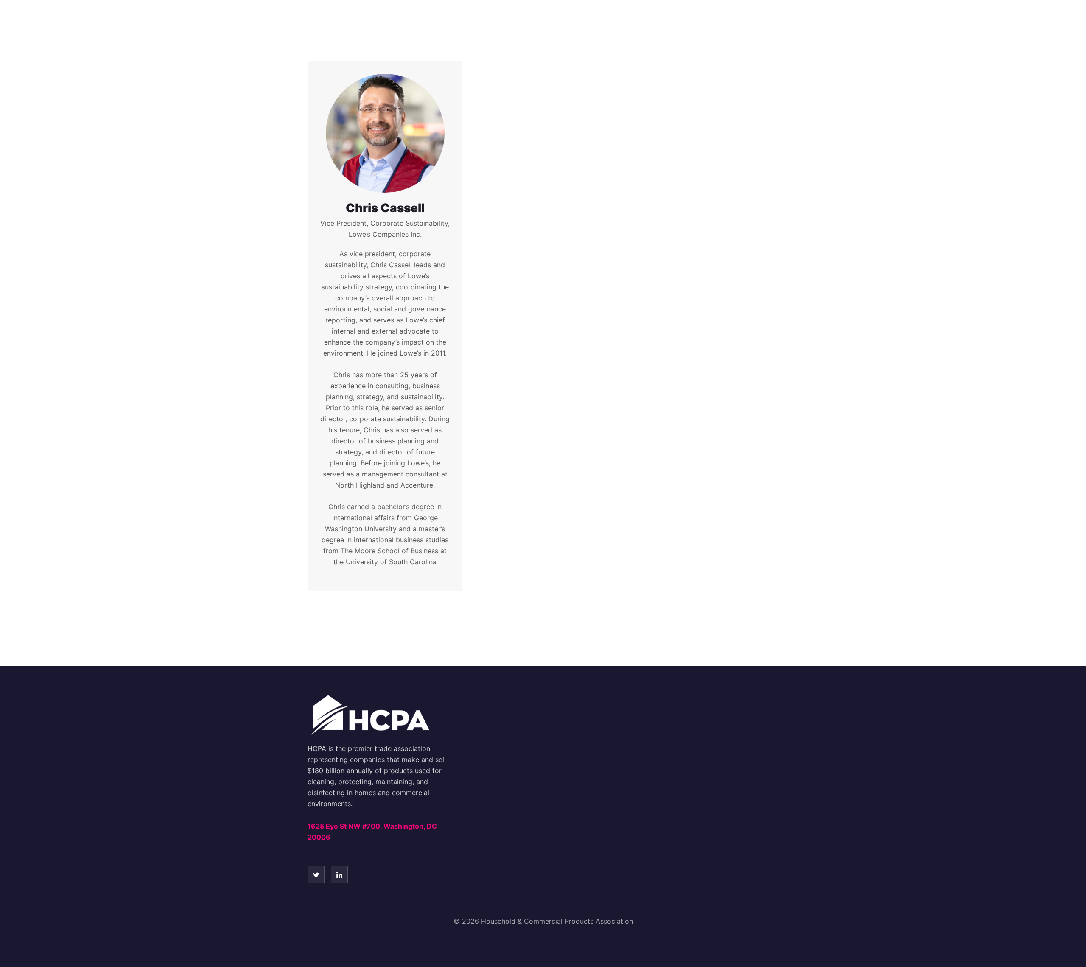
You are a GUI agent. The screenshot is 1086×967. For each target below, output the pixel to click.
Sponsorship (605, 23)
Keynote (706, 23)
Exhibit (659, 23)
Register (453, 23)
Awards (755, 23)
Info (796, 23)
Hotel (553, 23)
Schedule (506, 23)
